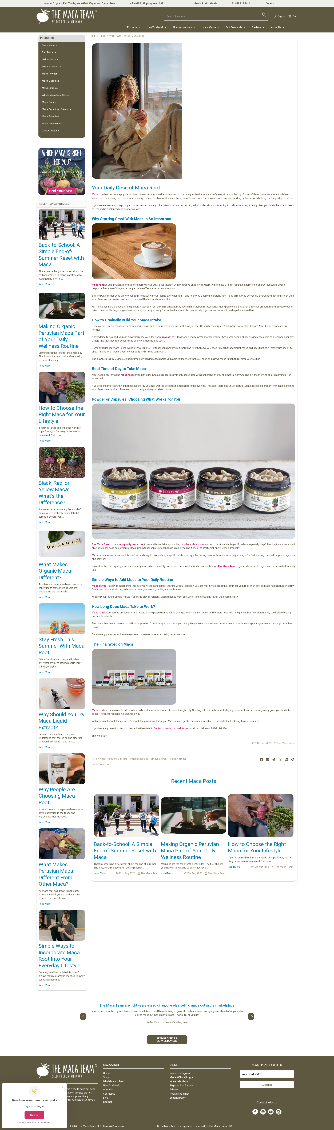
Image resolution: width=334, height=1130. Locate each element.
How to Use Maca (183, 27)
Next (251, 1016)
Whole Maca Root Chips (55, 95)
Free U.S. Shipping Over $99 (147, 3)
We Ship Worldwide (206, 3)
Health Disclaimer (179, 1093)
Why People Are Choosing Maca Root (57, 795)
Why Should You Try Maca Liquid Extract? (61, 720)
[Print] (274, 759)
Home (106, 1073)
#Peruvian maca (102, 764)
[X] (280, 759)
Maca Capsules (50, 80)
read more (45, 284)
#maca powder (158, 758)
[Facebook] (261, 759)
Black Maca (48, 45)
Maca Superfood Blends (55, 109)
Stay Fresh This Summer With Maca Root (62, 645)
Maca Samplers (50, 116)
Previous (83, 1016)
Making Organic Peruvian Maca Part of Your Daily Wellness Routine (190, 850)
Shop (106, 1077)
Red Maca (48, 52)
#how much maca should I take (110, 758)
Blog (105, 1097)
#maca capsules (139, 758)
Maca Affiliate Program (182, 1077)
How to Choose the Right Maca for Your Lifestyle (62, 414)
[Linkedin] (286, 759)
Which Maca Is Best (113, 1081)
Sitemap (108, 1101)
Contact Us (109, 1093)
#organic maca (178, 758)
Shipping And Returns (182, 1085)
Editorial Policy (178, 1097)
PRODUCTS (47, 38)
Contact (270, 3)
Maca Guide (209, 27)
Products (132, 27)
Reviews (257, 27)
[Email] (267, 759)
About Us (276, 27)
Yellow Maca (49, 59)
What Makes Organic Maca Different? (55, 570)
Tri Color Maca (50, 66)
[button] (61, 171)
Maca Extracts (50, 87)
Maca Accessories (52, 123)
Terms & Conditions (113, 1126)
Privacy (174, 1089)
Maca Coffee (49, 102)
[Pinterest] (292, 759)
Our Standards (234, 27)
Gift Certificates (50, 130)
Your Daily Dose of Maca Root (126, 188)
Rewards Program (180, 1073)
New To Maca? (155, 27)
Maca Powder (49, 73)
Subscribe (267, 1084)
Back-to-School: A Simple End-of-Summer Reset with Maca (125, 850)
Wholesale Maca (179, 1081)
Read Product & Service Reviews (167, 1039)
